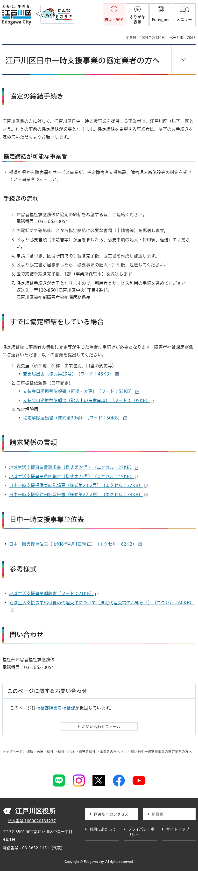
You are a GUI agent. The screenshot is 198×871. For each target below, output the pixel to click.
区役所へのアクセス (111, 814)
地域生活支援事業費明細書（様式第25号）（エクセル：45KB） (71, 476)
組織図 (157, 814)
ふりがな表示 (137, 19)
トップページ (12, 751)
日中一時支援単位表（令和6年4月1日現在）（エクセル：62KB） (73, 544)
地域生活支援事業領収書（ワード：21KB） (51, 593)
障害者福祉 (87, 751)
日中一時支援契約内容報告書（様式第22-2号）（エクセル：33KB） (76, 494)
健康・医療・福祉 (40, 751)
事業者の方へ (110, 751)
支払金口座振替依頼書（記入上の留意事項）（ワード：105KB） (86, 400)
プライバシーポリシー (141, 831)
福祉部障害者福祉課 (55, 708)
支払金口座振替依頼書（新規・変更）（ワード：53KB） (78, 391)
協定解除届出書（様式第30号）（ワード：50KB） (72, 418)
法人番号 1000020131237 (32, 821)
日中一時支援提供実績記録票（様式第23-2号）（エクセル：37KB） (76, 485)
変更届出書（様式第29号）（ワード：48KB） (68, 374)
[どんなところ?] (54, 14)
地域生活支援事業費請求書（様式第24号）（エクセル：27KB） (71, 467)
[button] (160, 14)
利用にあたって (102, 829)
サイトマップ (177, 829)
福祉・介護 (66, 751)
